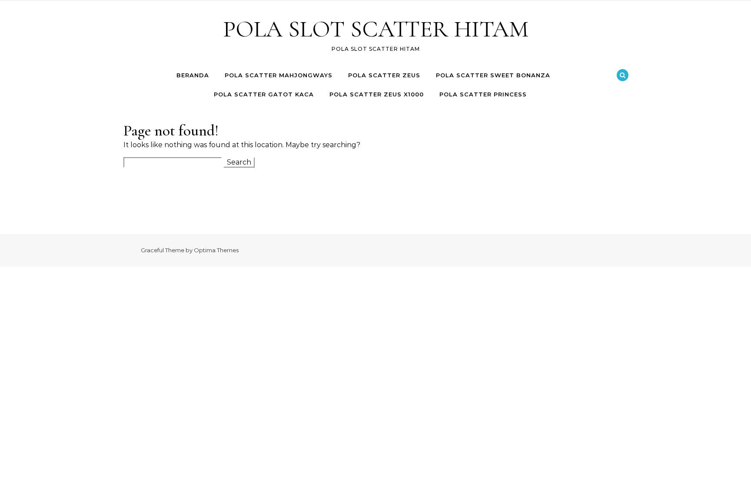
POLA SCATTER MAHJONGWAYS (278, 75)
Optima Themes (216, 250)
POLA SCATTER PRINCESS (483, 94)
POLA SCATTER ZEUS (384, 75)
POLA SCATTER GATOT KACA (264, 94)
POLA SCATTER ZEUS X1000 (376, 94)
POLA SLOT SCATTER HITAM (375, 29)
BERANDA (192, 75)
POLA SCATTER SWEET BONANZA (493, 75)
